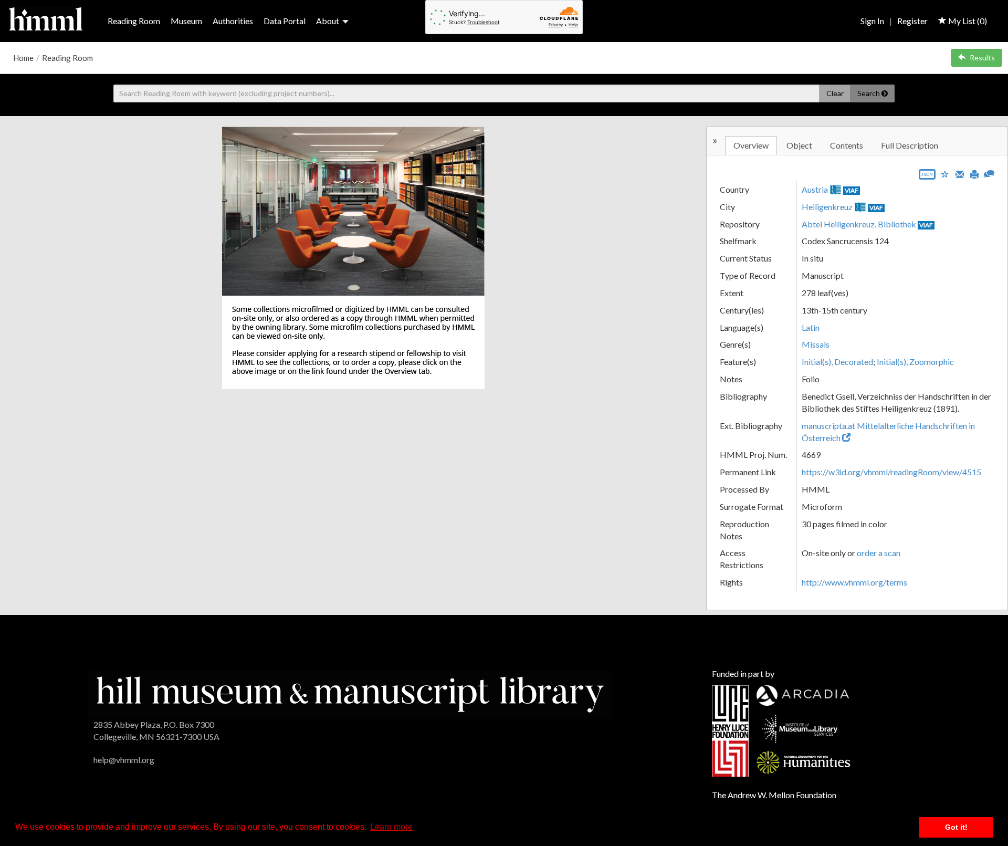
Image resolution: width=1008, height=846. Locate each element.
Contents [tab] (846, 145)
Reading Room (134, 21)
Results (982, 57)
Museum (186, 21)
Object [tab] (799, 145)
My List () (967, 21)
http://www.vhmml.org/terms (854, 582)
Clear (835, 93)
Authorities (233, 21)
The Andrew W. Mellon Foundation (774, 795)
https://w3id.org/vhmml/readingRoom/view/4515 (891, 472)
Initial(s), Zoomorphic (915, 362)
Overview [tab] (751, 145)
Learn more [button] (391, 826)
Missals (816, 344)
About (327, 21)
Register (912, 21)
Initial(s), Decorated (837, 362)
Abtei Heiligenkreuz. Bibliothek (859, 224)
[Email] (960, 173)
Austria (815, 189)
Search (869, 93)
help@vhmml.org (123, 760)
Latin (811, 327)
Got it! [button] (956, 827)
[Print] (974, 173)
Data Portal (285, 21)
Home (23, 57)
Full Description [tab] (909, 145)
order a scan (878, 553)
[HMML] (350, 693)
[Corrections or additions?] (989, 172)
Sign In (872, 21)
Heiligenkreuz (827, 207)
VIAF (851, 190)
